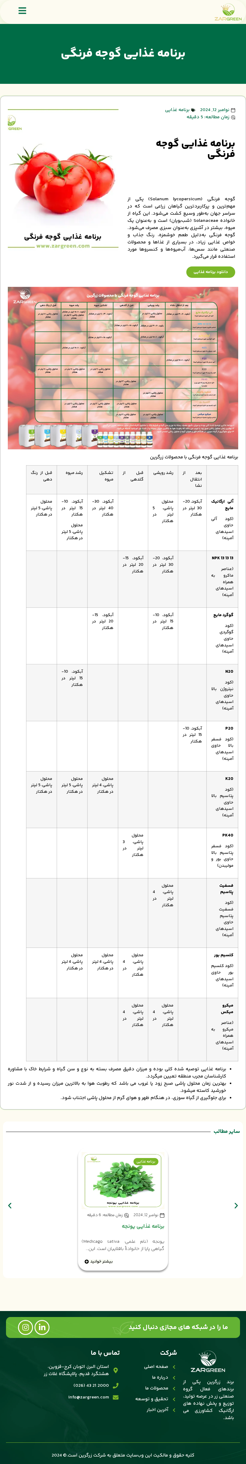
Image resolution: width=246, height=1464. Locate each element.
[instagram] (25, 1327)
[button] (10, 1205)
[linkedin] (42, 1327)
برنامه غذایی (177, 110)
